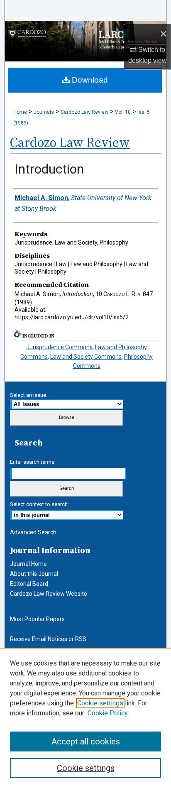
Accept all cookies (85, 741)
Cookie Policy (108, 713)
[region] (85, 718)
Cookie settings (100, 703)
